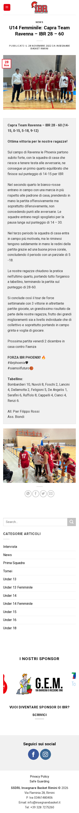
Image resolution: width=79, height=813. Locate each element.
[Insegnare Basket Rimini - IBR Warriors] (39, 7)
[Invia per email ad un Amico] (50, 493)
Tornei (7, 571)
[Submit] (71, 522)
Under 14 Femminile (18, 604)
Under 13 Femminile (18, 587)
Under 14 (9, 596)
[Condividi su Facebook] (35, 493)
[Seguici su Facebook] (33, 745)
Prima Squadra (14, 563)
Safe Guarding (39, 773)
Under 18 (9, 628)
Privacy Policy (39, 768)
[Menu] (7, 7)
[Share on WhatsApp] (28, 493)
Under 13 (9, 579)
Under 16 (9, 620)
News (39, 22)
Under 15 (9, 612)
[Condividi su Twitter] (43, 493)
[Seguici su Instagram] (45, 745)
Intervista (10, 547)
